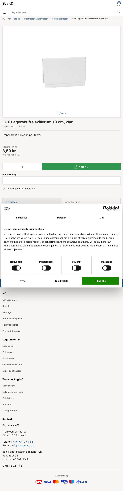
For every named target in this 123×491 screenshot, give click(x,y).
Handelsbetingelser (12, 318)
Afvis (22, 280)
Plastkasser (8, 358)
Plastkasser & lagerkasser (36, 19)
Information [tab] (11, 202)
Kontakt (6, 306)
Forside (16, 19)
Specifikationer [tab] (72, 202)
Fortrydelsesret (10, 324)
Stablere (6, 404)
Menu (4, 14)
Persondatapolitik (11, 331)
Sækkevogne (9, 385)
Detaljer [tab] (61, 217)
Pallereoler (7, 352)
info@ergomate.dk (23, 445)
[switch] (46, 268)
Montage (6, 312)
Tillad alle (100, 280)
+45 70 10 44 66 (23, 441)
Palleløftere (8, 398)
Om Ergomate (9, 300)
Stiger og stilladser (11, 371)
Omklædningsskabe (12, 364)
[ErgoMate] (8, 4)
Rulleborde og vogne (13, 392)
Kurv (119, 5)
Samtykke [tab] (21, 217)
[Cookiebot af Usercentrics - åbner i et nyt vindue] (105, 208)
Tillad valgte (61, 280)
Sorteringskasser (60, 19)
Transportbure (9, 410)
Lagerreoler (8, 346)
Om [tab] (102, 217)
